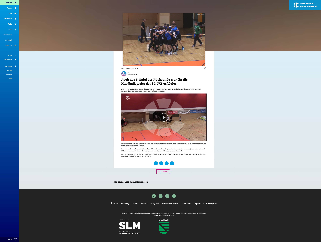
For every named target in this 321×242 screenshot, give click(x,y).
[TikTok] (174, 196)
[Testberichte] (154, 196)
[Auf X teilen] (161, 163)
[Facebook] (161, 196)
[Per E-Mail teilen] (172, 163)
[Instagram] (167, 196)
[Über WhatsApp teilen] (167, 163)
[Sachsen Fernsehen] (305, 5)
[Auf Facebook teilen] (156, 163)
